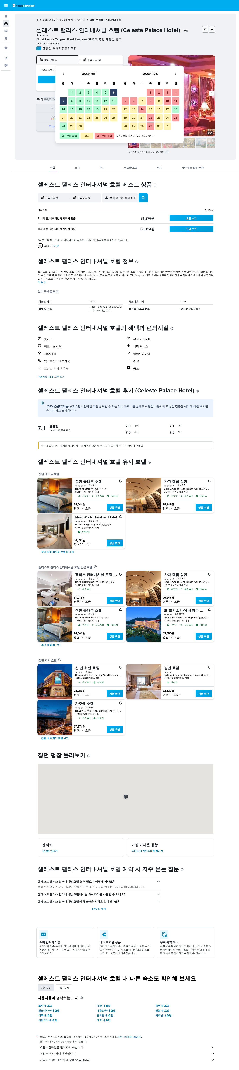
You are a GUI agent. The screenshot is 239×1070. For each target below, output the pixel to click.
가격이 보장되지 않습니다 (129, 1036)
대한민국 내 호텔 (106, 1010)
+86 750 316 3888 (47, 43)
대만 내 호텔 (104, 1005)
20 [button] (113, 109)
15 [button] (71, 109)
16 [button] (80, 109)
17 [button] (88, 109)
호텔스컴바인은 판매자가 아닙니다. (62, 1047)
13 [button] (113, 101)
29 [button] (71, 126)
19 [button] (105, 109)
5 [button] (105, 92)
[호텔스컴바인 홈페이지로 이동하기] (23, 5)
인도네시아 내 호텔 (48, 1010)
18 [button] (97, 109)
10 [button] (88, 101)
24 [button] (88, 118)
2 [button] (80, 92)
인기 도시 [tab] (64, 987)
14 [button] (63, 109)
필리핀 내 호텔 (105, 1015)
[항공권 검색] (5, 16)
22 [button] (71, 118)
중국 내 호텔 (162, 1005)
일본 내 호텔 (162, 1010)
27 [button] (113, 118)
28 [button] (63, 126)
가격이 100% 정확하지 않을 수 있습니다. (65, 1060)
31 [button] (167, 126)
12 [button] (105, 101)
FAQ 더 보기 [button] (99, 908)
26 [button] (105, 118)
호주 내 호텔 (45, 1005)
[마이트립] (5, 48)
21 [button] (63, 118)
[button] (6, 5)
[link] (57, 551)
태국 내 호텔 (104, 1020)
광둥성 (62, 19)
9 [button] (80, 101)
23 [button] (80, 118)
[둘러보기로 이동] (5, 38)
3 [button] (88, 92)
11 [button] (97, 101)
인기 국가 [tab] (46, 987)
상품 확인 (115, 507)
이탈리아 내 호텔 (47, 1020)
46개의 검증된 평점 (64, 48)
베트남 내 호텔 (164, 1015)
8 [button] (72, 101)
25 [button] (97, 118)
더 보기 (42, 282)
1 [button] (72, 92)
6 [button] (114, 92)
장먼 (79, 19)
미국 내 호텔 (45, 1015)
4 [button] (97, 92)
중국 (45, 19)
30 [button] (80, 126)
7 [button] (63, 101)
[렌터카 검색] (5, 30)
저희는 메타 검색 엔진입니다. (58, 1053)
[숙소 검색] (5, 23)
